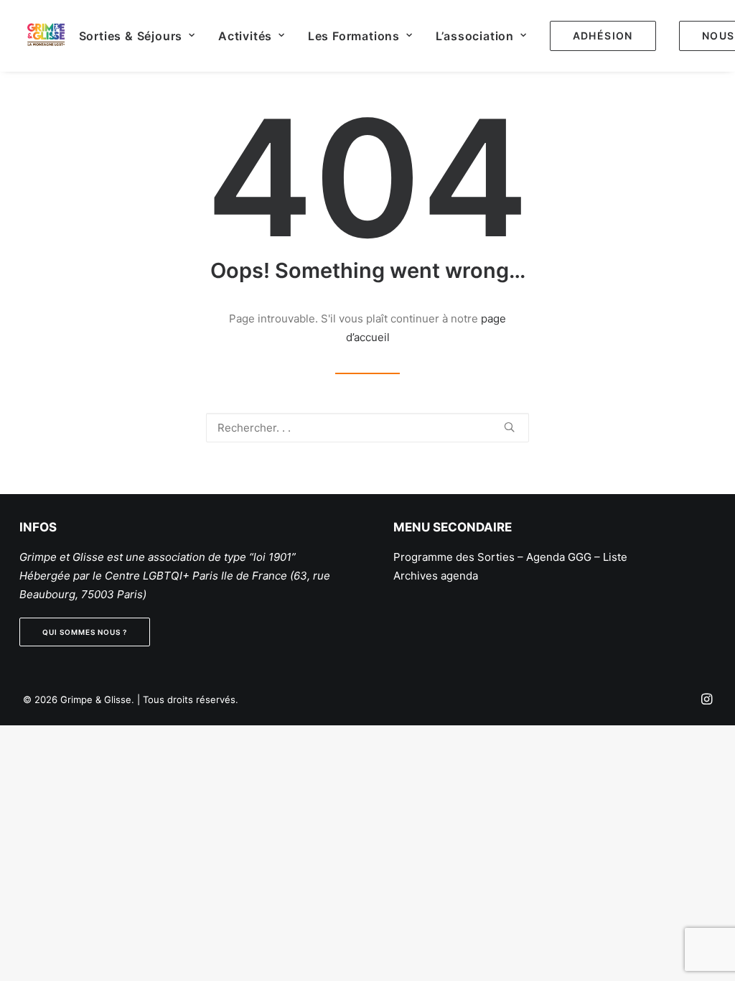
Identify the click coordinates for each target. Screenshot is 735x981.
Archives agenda (435, 575)
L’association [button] (475, 36)
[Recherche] (367, 427)
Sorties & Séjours (131, 36)
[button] (509, 427)
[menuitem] (137, 35)
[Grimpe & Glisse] (46, 35)
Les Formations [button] (354, 36)
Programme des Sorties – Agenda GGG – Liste (510, 557)
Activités (245, 36)
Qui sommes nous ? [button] (84, 632)
